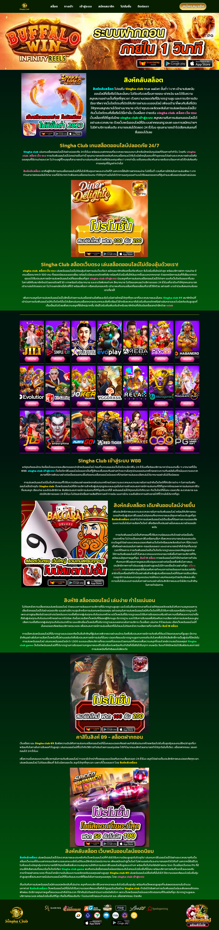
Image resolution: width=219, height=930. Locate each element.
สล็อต (54, 6)
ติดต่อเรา (143, 6)
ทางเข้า (68, 6)
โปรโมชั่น (126, 6)
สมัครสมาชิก (106, 6)
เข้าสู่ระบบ (86, 6)
